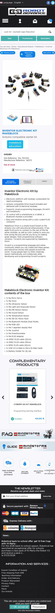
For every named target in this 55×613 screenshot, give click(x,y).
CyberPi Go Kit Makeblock (27, 404)
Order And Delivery (10, 578)
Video (44, 181)
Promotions (27, 38)
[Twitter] (53, 3)
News (4, 589)
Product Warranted (10, 581)
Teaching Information (11, 575)
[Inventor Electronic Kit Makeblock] (12, 117)
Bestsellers (45, 38)
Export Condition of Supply (14, 570)
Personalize (39, 607)
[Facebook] (48, 3)
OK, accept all (20, 607)
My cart (50, 22)
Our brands (6, 591)
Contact (5, 586)
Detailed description (10, 182)
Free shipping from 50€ (12, 573)
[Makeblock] (15, 144)
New (9, 38)
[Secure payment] (27, 170)
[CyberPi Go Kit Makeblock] (27, 385)
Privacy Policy (8, 583)
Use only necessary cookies (30, 610)
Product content (27, 182)
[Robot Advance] (27, 11)
